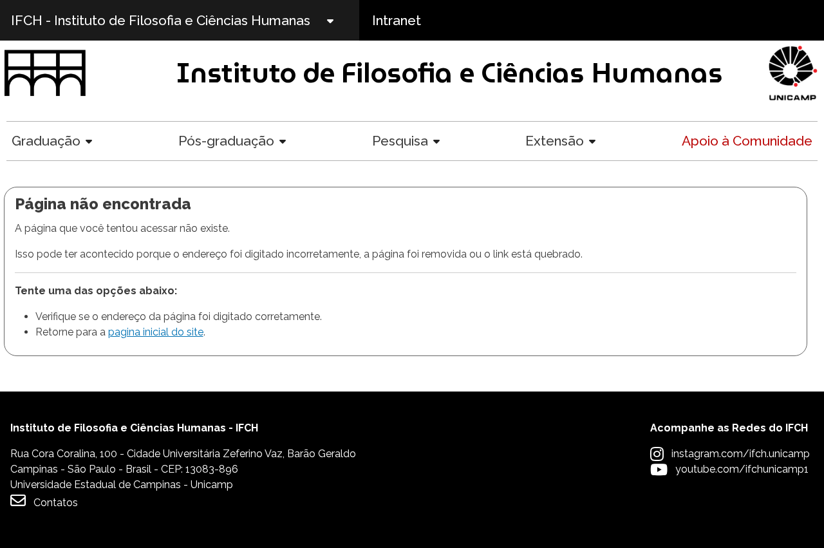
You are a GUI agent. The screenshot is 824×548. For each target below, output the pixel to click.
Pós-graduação (226, 141)
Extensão (554, 141)
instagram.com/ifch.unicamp (740, 454)
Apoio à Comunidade (747, 141)
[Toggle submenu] (341, 20)
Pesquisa (400, 141)
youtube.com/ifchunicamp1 (742, 469)
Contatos (55, 502)
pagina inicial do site (155, 332)
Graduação (46, 141)
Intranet (396, 20)
